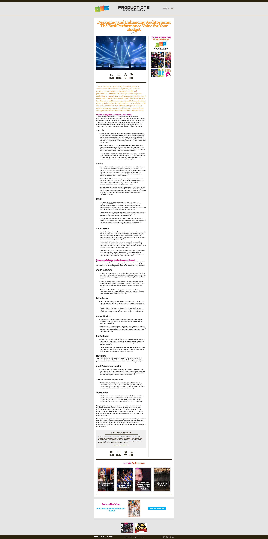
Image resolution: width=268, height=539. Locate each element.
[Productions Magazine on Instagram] (166, 8)
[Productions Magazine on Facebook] (164, 8)
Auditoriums (138, 463)
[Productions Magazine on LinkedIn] (169, 8)
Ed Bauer (134, 33)
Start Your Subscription (157, 508)
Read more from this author (121, 445)
